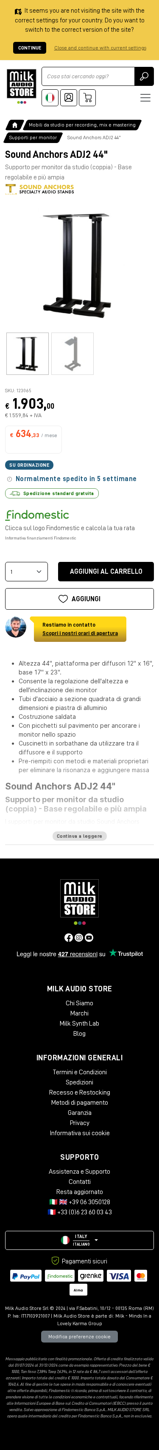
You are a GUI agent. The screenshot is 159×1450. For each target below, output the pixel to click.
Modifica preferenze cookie (79, 1336)
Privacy (79, 1123)
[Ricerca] (144, 76)
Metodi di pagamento (79, 1102)
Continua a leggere (80, 836)
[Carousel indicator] (27, 353)
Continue (29, 47)
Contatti (80, 1181)
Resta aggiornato (79, 1192)
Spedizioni (79, 1082)
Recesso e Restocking (79, 1092)
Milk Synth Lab (79, 1023)
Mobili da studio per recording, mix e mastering (82, 124)
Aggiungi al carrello (106, 571)
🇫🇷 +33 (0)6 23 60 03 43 (79, 1212)
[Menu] (145, 97)
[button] (79, 1240)
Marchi (79, 1013)
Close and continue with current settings (100, 47)
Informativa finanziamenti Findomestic (40, 538)
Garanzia (80, 1112)
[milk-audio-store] (21, 86)
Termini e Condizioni (80, 1072)
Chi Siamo (79, 1003)
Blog (79, 1033)
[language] (50, 97)
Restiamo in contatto (80, 629)
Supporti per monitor (33, 137)
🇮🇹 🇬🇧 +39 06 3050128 (79, 1202)
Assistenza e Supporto (79, 1171)
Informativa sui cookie (80, 1133)
